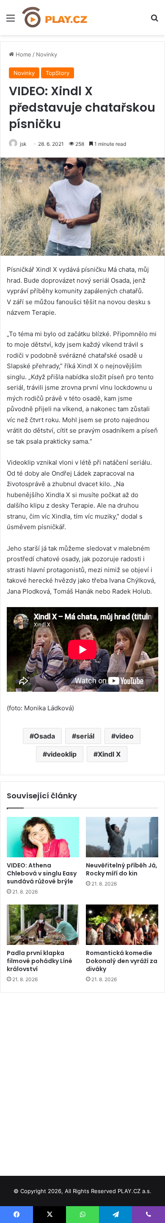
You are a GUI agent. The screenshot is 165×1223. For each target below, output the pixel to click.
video (125, 736)
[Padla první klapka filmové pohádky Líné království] (43, 925)
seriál (85, 736)
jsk (23, 144)
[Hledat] (154, 20)
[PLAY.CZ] (55, 17)
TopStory (57, 73)
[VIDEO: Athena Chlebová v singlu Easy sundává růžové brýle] (43, 837)
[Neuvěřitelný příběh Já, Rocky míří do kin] (122, 837)
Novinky (46, 54)
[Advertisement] (82, 1081)
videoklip (62, 754)
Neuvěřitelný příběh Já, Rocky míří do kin (121, 869)
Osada (44, 736)
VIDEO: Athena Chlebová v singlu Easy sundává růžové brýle (42, 873)
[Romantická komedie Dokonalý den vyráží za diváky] (122, 925)
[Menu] (10, 20)
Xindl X (109, 754)
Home (22, 54)
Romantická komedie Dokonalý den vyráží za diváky (121, 961)
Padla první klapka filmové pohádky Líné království (39, 961)
